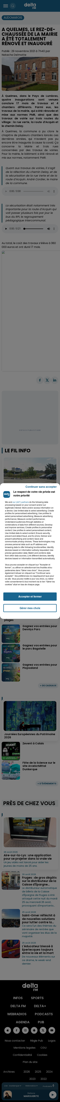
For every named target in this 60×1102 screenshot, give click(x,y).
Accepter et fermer (30, 596)
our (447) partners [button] (20, 502)
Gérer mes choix (30, 608)
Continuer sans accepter (41, 487)
